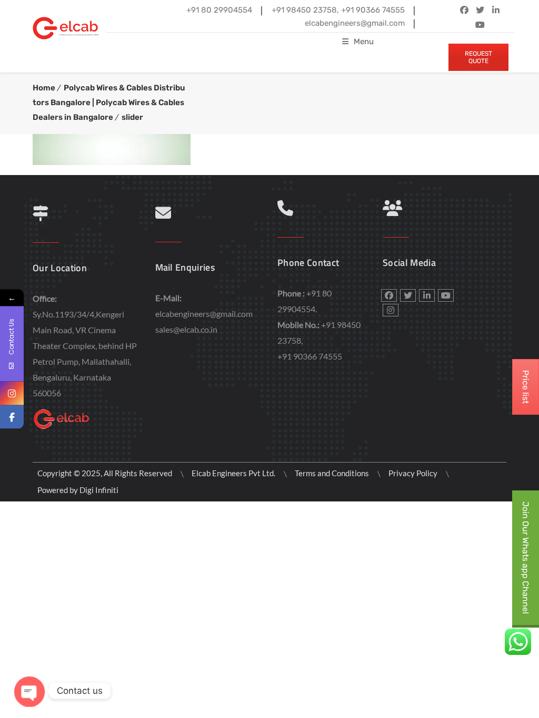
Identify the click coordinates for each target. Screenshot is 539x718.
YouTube (480, 24)
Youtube (446, 295)
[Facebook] (12, 417)
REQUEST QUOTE (478, 57)
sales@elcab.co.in (186, 329)
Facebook (464, 10)
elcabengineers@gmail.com (204, 314)
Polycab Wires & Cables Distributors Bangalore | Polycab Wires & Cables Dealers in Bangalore (109, 102)
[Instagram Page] (12, 393)
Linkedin (496, 10)
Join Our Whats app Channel (526, 557)
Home (44, 88)
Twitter (480, 10)
